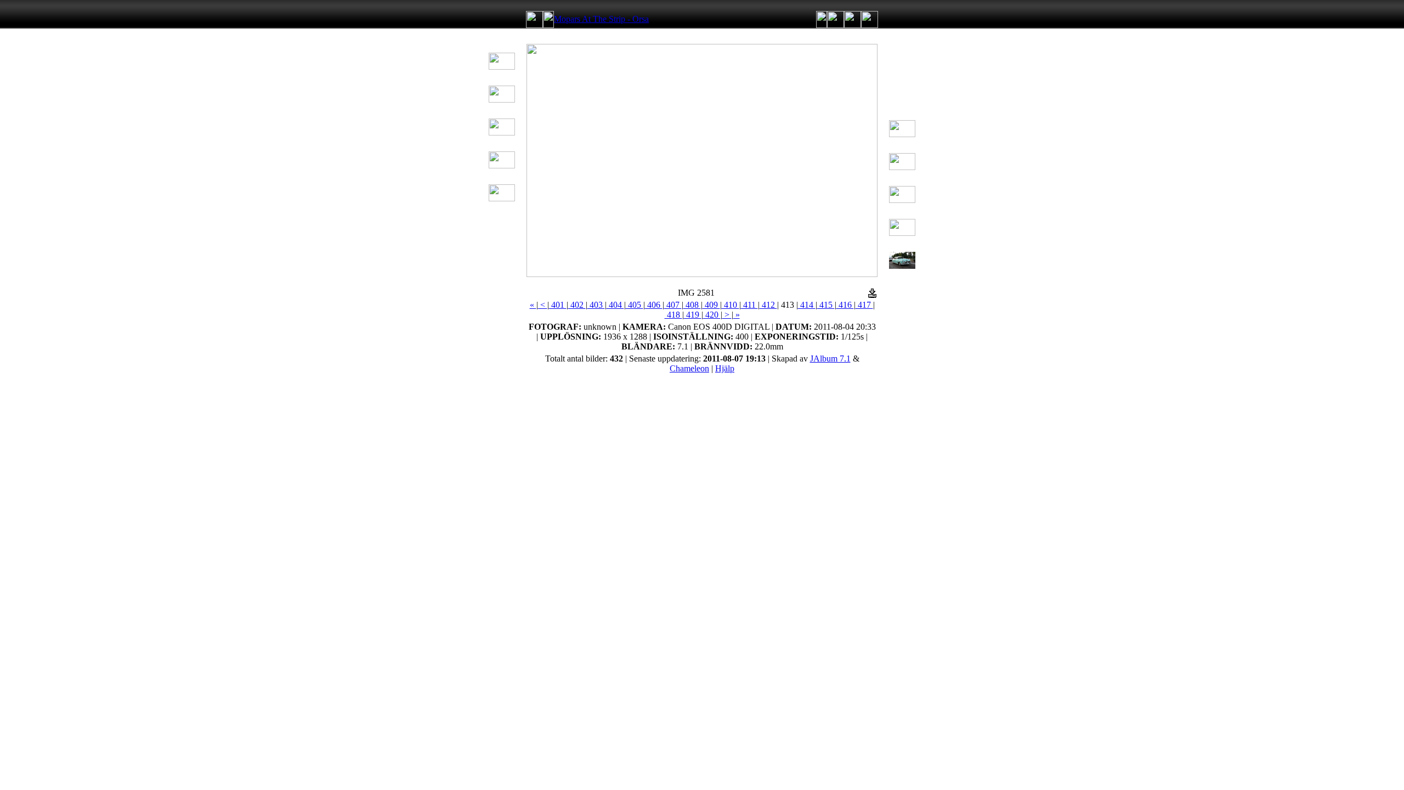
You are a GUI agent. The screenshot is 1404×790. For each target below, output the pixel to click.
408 (692, 304)
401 (558, 304)
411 (749, 304)
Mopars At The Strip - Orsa (601, 19)
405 (634, 304)
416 (845, 304)
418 (673, 314)
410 (730, 304)
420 (712, 314)
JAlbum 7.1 (830, 358)
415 (826, 304)
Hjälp (724, 368)
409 (711, 304)
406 (654, 304)
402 (577, 304)
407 (673, 304)
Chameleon (689, 368)
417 (864, 304)
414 (807, 304)
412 (768, 304)
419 (692, 314)
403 (596, 304)
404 (615, 304)
